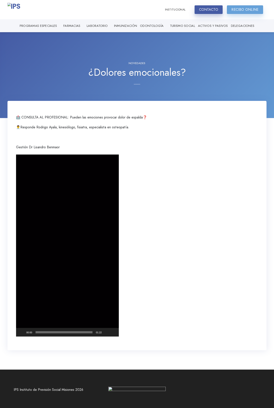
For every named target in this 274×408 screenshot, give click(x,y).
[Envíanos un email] (228, 392)
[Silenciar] (106, 332)
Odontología (152, 26)
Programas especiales (38, 26)
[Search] (157, 10)
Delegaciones (242, 26)
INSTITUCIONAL (175, 10)
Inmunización (125, 26)
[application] (67, 246)
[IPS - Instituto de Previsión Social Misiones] (28, 9)
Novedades (137, 63)
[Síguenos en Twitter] (222, 392)
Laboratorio (97, 26)
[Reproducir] (21, 332)
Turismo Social (182, 26)
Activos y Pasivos (213, 26)
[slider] (64, 332)
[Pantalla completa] (113, 332)
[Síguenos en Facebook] (216, 392)
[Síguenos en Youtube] (235, 392)
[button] (67, 245)
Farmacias (71, 26)
